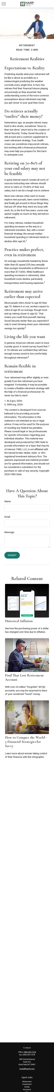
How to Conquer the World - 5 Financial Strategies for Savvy (26, 741)
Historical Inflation (19, 621)
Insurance (27, 1089)
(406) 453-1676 (30, 1052)
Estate (27, 1087)
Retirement (27, 1082)
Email (7, 516)
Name (7, 501)
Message (9, 532)
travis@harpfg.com (27, 1069)
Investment (27, 1084)
